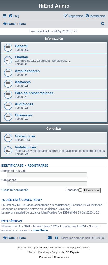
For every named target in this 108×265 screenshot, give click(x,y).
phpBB (43, 247)
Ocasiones (23, 115)
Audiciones (24, 104)
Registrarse (38, 165)
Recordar (72, 189)
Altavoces (23, 82)
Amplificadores (27, 71)
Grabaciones (25, 136)
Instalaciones (25, 147)
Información (54, 38)
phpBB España (70, 252)
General (21, 46)
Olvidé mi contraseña (14, 189)
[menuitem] (14, 16)
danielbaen (40, 230)
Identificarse (12, 165)
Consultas (54, 129)
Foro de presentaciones (34, 93)
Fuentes (21, 57)
